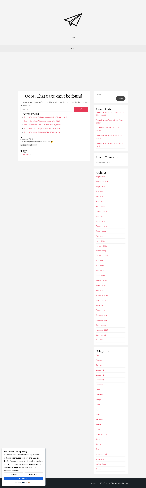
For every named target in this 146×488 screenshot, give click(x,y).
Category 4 (100, 385)
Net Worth (99, 419)
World (98, 469)
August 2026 (100, 177)
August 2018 (100, 305)
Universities (100, 459)
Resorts (98, 439)
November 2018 (102, 295)
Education (99, 395)
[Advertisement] (73, 71)
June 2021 (99, 261)
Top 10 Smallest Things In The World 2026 (42, 132)
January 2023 (101, 251)
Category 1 (100, 370)
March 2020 (100, 276)
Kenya (98, 414)
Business (99, 365)
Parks (98, 429)
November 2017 (102, 320)
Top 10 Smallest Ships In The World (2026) (42, 128)
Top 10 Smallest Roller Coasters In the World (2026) (45, 117)
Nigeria (98, 424)
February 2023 (101, 246)
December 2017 (102, 315)
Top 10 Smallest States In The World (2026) (42, 125)
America (99, 360)
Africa (98, 355)
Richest (98, 444)
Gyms (98, 409)
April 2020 (100, 271)
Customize (13, 474)
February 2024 (101, 226)
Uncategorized (101, 454)
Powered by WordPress (99, 483)
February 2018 (101, 310)
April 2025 (99, 201)
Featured (25, 154)
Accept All (24, 478)
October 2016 (101, 335)
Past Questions (101, 434)
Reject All (34, 474)
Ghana (98, 405)
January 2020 (101, 285)
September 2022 (102, 256)
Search (98, 95)
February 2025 (101, 211)
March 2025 (100, 206)
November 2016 (102, 330)
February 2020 (101, 280)
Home (73, 48)
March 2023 (100, 241)
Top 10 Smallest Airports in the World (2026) (42, 121)
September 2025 (102, 181)
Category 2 (100, 375)
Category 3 (100, 380)
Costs (98, 390)
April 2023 (99, 236)
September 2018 (102, 300)
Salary (98, 449)
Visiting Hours (101, 464)
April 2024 (99, 216)
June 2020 (100, 266)
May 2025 (99, 196)
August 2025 (100, 186)
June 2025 (99, 191)
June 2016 (99, 340)
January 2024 (101, 231)
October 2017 (101, 325)
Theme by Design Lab (119, 483)
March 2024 (100, 221)
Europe (98, 400)
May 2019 (99, 290)
